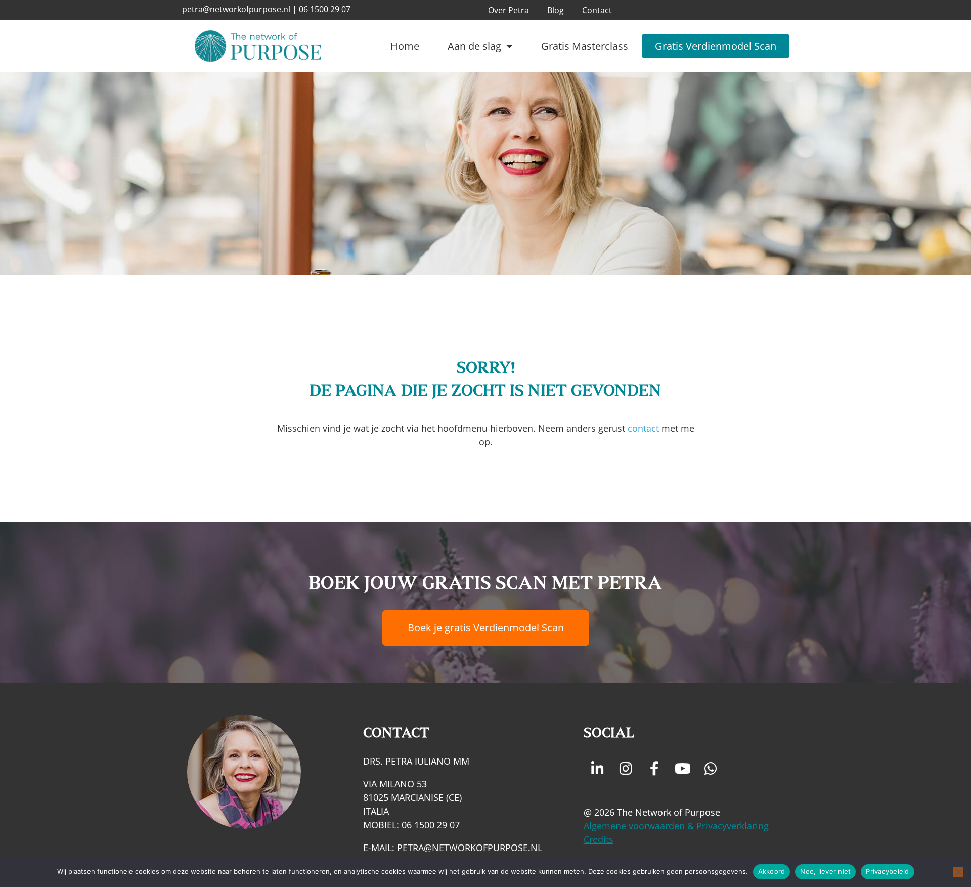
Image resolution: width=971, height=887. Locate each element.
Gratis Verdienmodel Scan (715, 46)
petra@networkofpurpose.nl (236, 9)
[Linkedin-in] (598, 768)
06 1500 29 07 (324, 9)
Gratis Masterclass (584, 46)
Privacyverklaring (732, 826)
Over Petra (508, 10)
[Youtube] (683, 768)
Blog (555, 10)
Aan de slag (474, 46)
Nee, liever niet (825, 871)
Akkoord (771, 871)
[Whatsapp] (711, 768)
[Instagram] (626, 768)
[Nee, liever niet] (958, 872)
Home (404, 46)
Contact (597, 10)
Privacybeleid (887, 871)
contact (643, 428)
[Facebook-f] (654, 768)
